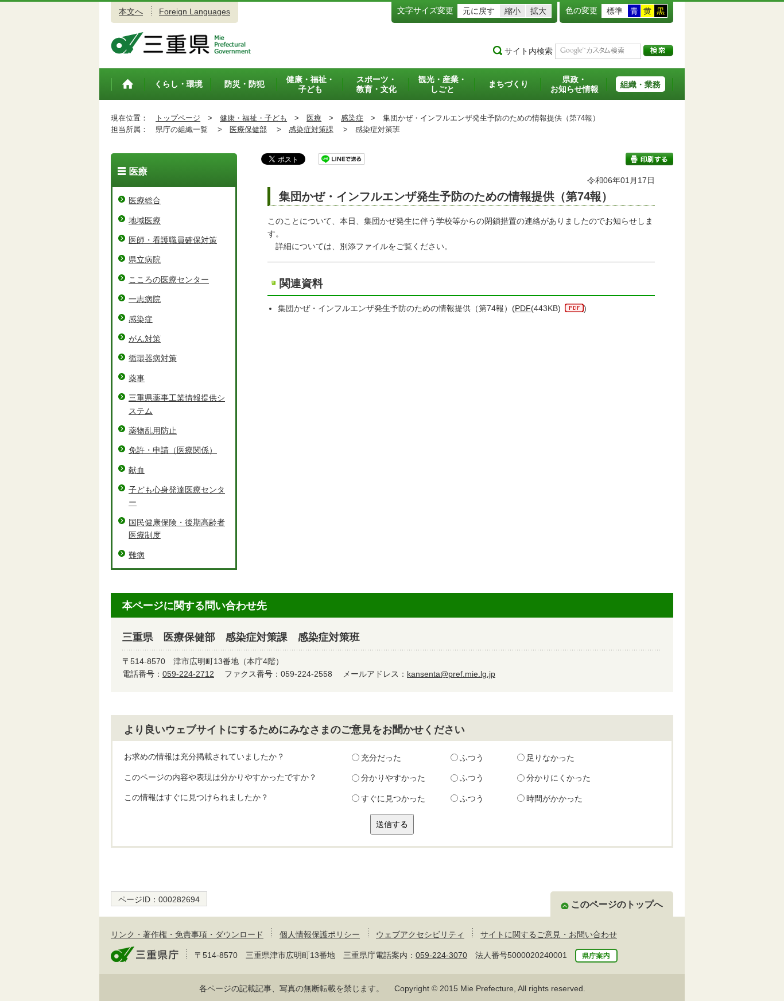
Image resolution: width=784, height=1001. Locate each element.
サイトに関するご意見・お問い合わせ (548, 934)
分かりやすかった (393, 777)
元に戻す (479, 10)
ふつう (472, 757)
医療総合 (145, 200)
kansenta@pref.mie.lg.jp (451, 673)
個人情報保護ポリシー (320, 934)
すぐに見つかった (393, 798)
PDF (523, 308)
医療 (313, 118)
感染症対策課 (311, 129)
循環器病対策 (153, 358)
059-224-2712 (188, 673)
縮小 (512, 10)
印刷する (649, 159)
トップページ (178, 118)
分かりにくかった (558, 777)
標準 (615, 10)
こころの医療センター (169, 279)
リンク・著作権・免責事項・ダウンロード (187, 934)
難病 (137, 555)
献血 (137, 470)
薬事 (137, 378)
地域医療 (145, 220)
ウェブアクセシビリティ (420, 934)
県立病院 (145, 259)
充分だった (381, 757)
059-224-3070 (441, 955)
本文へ (131, 11)
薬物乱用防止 (153, 430)
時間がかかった (554, 798)
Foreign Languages (194, 11)
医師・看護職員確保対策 (173, 240)
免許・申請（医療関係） (173, 450)
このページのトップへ (617, 904)
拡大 (538, 10)
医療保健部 (248, 129)
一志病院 (145, 299)
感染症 (352, 118)
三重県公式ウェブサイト (181, 43)
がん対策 (145, 338)
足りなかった (550, 757)
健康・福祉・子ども (253, 118)
